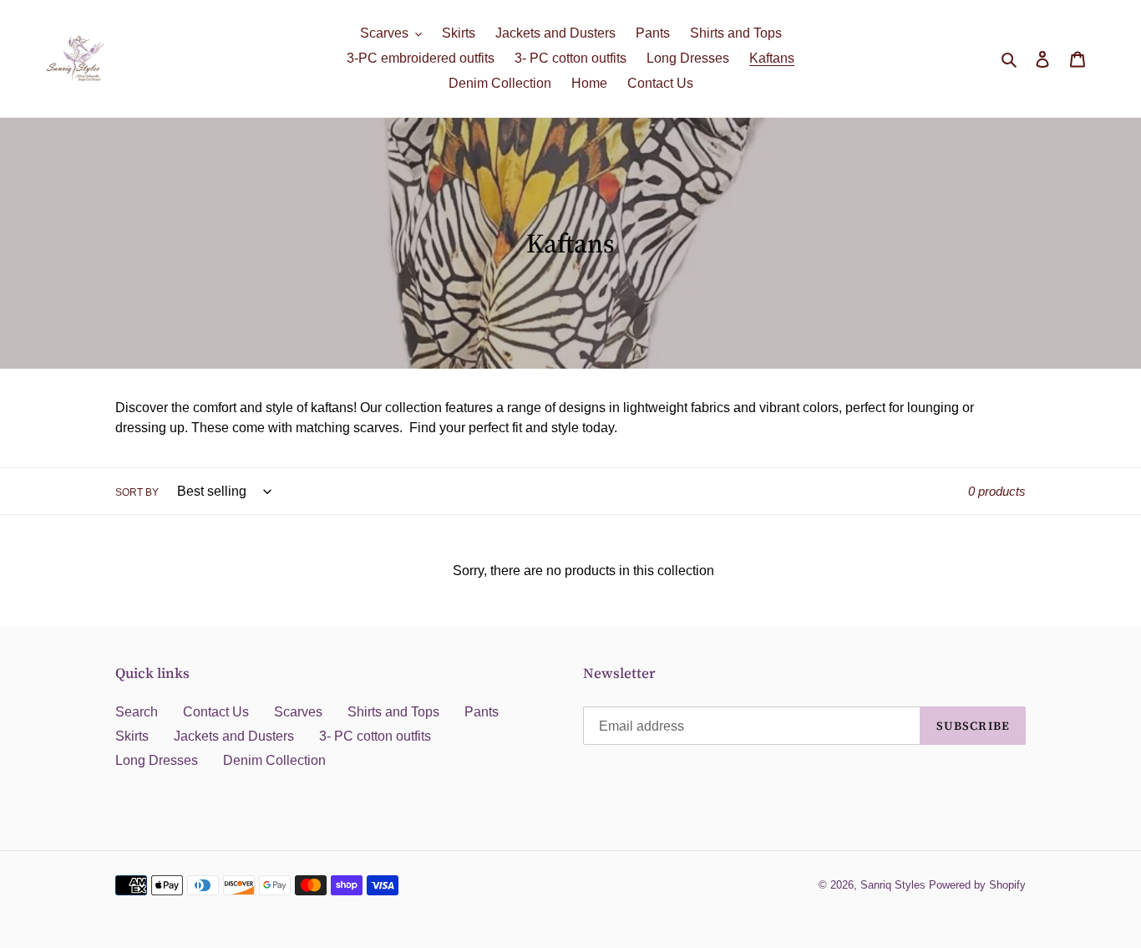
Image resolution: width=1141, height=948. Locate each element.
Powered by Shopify (977, 885)
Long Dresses (156, 760)
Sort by (137, 492)
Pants (481, 712)
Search (136, 712)
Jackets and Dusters (234, 736)
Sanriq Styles (892, 885)
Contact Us (216, 712)
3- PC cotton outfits (375, 736)
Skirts (132, 736)
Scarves (298, 712)
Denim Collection (274, 760)
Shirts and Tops (393, 712)
